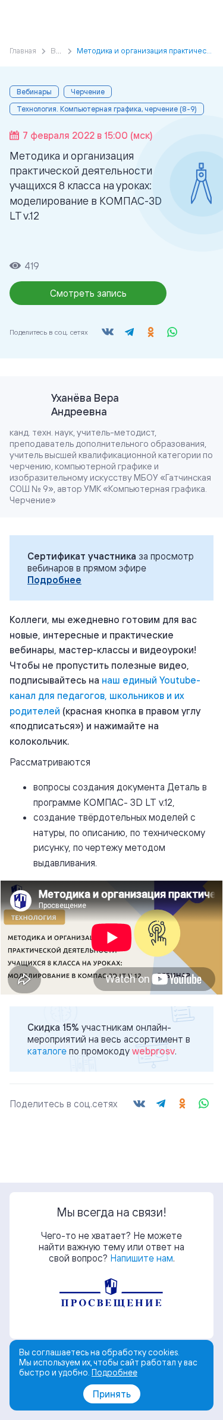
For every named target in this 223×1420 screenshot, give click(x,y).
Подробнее (54, 580)
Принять (112, 1394)
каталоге (47, 1051)
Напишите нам (141, 1258)
